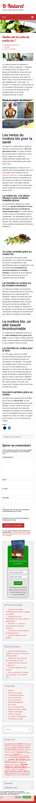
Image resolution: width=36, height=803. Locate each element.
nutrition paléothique (20, 757)
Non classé (12, 705)
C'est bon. (27, 797)
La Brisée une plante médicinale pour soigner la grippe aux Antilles (18, 612)
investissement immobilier (10, 752)
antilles (20, 744)
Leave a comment (9, 49)
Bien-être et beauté (15, 693)
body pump (27, 744)
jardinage (20, 752)
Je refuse (18, 797)
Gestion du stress (14, 700)
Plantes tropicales (14, 714)
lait (30, 752)
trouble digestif (23, 771)
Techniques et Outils (15, 719)
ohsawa (6, 760)
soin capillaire (20, 769)
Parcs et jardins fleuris (16, 707)
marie (8, 47)
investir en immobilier (24, 751)
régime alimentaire (16, 767)
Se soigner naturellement (17, 716)
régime (24, 764)
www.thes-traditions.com (11, 175)
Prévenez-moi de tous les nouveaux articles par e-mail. (15, 519)
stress (13, 771)
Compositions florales (16, 695)
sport (7, 771)
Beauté (10, 690)
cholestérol (13, 745)
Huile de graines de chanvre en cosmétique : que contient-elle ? (17, 674)
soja (25, 769)
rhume (17, 765)
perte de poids (16, 759)
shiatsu (13, 769)
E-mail (5, 489)
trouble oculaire (21, 773)
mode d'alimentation (25, 755)
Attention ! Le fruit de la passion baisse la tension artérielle (16, 626)
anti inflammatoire (11, 744)
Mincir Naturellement (15, 702)
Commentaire (8, 457)
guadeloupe (20, 749)
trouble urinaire (16, 775)
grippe (14, 749)
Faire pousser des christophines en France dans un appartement (17, 619)
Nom (4, 480)
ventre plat (24, 775)
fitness (21, 747)
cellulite (7, 745)
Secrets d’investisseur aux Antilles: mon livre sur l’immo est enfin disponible (17, 653)
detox (10, 747)
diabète (15, 747)
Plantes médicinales (15, 712)
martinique (9, 755)
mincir (16, 754)
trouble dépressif (11, 773)
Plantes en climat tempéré (17, 709)
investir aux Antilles (14, 751)
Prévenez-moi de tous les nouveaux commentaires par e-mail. (15, 510)
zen (29, 774)
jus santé (26, 752)
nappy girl (7, 757)
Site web (5, 498)
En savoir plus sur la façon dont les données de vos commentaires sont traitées (16, 533)
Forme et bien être (15, 437)
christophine (20, 745)
